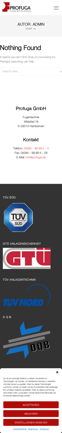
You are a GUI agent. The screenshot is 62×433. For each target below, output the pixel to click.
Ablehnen (31, 413)
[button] (57, 372)
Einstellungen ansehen (31, 422)
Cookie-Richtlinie (19, 429)
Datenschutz (33, 429)
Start (29, 29)
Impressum (44, 429)
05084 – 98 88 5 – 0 (36, 148)
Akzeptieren (31, 404)
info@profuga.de (36, 157)
